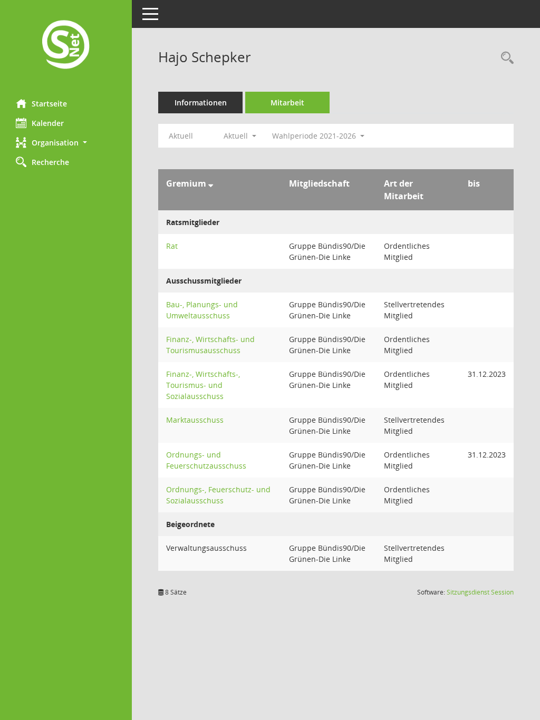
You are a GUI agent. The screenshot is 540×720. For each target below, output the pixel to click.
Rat (172, 246)
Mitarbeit (287, 103)
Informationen (201, 103)
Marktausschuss (195, 420)
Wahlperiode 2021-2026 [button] (315, 136)
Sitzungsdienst (480, 592)
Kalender (48, 123)
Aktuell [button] (237, 136)
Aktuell (181, 136)
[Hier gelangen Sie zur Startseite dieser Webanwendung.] (66, 45)
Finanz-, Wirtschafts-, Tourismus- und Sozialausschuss (203, 385)
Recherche (50, 162)
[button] (66, 142)
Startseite (49, 104)
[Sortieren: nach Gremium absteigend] (210, 183)
